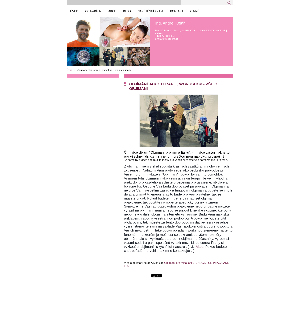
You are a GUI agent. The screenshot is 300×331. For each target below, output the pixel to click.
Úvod (69, 70)
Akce (199, 247)
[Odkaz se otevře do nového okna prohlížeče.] (178, 146)
